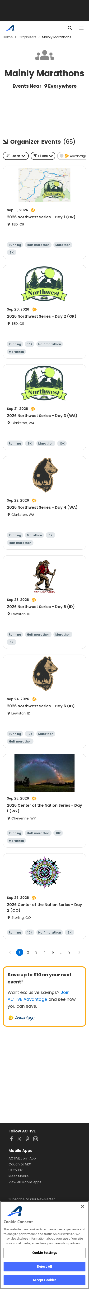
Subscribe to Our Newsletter (32, 1199)
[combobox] (16, 156)
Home (8, 37)
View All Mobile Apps (25, 1182)
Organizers (27, 37)
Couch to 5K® (20, 1164)
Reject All (44, 1266)
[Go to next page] (79, 952)
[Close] (82, 1206)
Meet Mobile (19, 1176)
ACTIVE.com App (22, 1158)
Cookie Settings (44, 1253)
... (61, 952)
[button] (43, 156)
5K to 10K (16, 1170)
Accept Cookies (44, 1280)
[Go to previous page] (10, 952)
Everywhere (62, 86)
